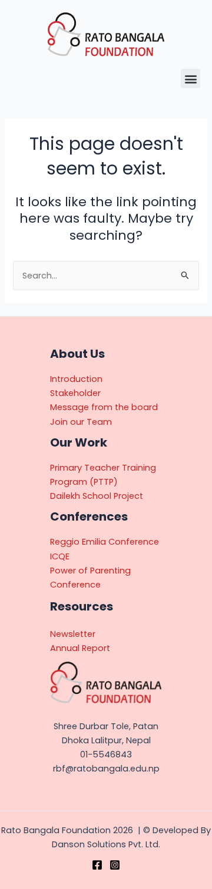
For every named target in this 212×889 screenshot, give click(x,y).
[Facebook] (97, 865)
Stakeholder (75, 393)
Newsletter (72, 634)
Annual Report (80, 648)
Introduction (76, 379)
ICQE (59, 556)
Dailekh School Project (96, 496)
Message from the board (104, 407)
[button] (190, 78)
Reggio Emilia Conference (104, 542)
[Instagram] (115, 865)
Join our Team (81, 422)
